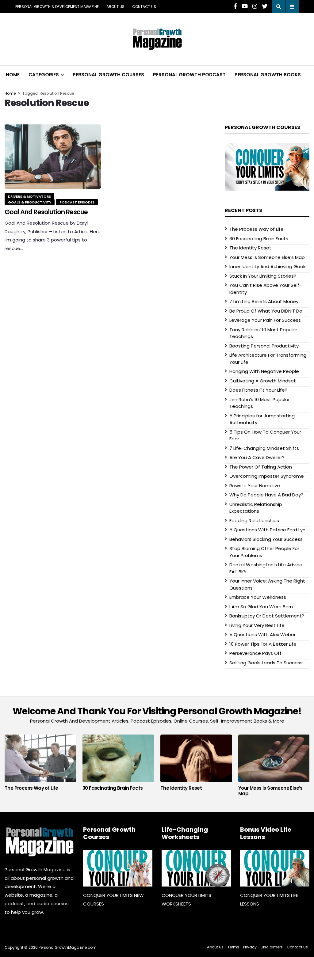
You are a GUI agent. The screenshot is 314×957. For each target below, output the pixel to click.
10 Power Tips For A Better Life (263, 644)
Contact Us (144, 6)
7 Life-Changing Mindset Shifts (264, 448)
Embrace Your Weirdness (257, 597)
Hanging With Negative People (264, 371)
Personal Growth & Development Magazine (57, 6)
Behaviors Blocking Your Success (266, 539)
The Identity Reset (250, 248)
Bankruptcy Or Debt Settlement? (266, 616)
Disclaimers (272, 947)
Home (13, 74)
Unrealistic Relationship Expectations (255, 508)
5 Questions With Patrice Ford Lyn (267, 529)
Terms (233, 947)
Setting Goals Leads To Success (266, 662)
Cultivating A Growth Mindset (262, 381)
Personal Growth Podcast (189, 74)
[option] (40, 764)
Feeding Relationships (254, 520)
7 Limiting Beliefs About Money (263, 301)
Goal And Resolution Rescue (46, 211)
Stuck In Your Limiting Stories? (262, 276)
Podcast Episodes (76, 202)
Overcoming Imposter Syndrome (266, 476)
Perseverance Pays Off (255, 653)
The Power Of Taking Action (260, 467)
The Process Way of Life (256, 229)
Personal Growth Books (268, 74)
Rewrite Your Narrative (254, 485)
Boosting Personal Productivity (264, 346)
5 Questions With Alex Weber (262, 634)
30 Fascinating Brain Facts (258, 238)
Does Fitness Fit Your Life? (258, 390)
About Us (115, 6)
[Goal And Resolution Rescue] (53, 156)
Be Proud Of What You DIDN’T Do (265, 311)
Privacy (250, 947)
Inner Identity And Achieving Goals (268, 266)
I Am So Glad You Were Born (261, 606)
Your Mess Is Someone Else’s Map (267, 257)
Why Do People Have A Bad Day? (266, 495)
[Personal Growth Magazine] (39, 841)
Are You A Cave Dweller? (257, 457)
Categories (44, 74)
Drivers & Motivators (29, 196)
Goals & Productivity (29, 202)
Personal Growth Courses (108, 74)
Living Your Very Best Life (257, 625)
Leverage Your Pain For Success (265, 320)
